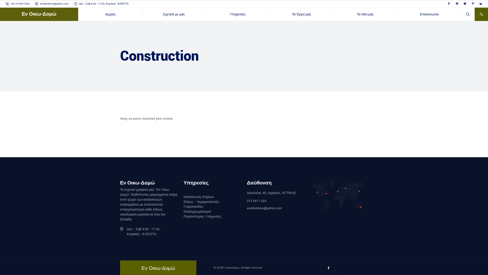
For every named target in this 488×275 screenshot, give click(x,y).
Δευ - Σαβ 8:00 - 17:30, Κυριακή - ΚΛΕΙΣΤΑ (103, 4)
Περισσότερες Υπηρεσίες (202, 216)
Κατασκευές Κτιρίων (199, 197)
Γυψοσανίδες (193, 206)
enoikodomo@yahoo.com (54, 4)
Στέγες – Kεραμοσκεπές (201, 202)
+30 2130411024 (20, 4)
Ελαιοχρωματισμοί (197, 211)
